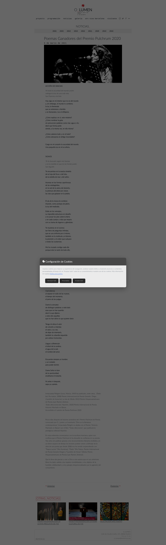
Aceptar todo (79, 280)
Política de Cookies (56, 274)
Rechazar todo (51, 280)
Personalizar (65, 280)
